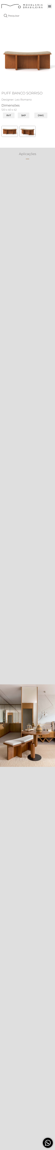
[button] (49, 6)
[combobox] (27, 16)
